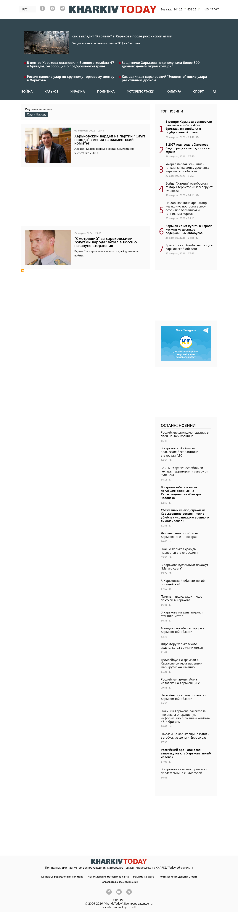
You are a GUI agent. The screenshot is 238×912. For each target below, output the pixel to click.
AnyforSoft (128, 907)
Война (27, 91)
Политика (106, 91)
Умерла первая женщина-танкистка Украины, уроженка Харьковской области (187, 167)
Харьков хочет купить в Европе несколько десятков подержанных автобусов (188, 229)
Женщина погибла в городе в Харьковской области (183, 630)
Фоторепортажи (140, 91)
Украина (77, 91)
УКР (115, 900)
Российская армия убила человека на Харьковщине (180, 681)
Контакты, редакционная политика (62, 876)
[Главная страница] (119, 861)
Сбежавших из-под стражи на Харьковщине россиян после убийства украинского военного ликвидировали (185, 515)
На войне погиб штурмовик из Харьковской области (183, 697)
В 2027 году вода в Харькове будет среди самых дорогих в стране (187, 147)
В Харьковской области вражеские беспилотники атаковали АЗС (179, 451)
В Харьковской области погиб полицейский (183, 582)
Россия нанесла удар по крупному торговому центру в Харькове (70, 78)
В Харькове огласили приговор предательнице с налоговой (184, 771)
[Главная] (113, 9)
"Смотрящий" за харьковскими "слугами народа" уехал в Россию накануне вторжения (105, 242)
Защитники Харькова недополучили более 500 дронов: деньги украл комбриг (161, 64)
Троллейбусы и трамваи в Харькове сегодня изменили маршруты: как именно (181, 663)
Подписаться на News (22, 270)
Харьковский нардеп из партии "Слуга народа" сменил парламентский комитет (110, 139)
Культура (173, 91)
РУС (122, 900)
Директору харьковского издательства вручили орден (182, 645)
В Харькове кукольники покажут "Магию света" (184, 566)
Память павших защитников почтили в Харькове (181, 598)
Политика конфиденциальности (177, 876)
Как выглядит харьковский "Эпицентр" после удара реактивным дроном (164, 78)
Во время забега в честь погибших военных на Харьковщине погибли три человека (181, 492)
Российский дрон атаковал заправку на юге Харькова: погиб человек (186, 753)
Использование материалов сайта (108, 876)
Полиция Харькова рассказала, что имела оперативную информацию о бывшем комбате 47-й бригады (185, 716)
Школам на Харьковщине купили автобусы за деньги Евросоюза (185, 735)
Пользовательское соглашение (119, 881)
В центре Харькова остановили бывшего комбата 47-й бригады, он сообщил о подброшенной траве (71, 64)
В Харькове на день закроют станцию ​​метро (182, 614)
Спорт (198, 91)
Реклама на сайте (143, 876)
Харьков (51, 91)
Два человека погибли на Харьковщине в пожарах (180, 535)
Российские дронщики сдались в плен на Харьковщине (185, 434)
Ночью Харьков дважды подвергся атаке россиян (179, 550)
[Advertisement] (85, 200)
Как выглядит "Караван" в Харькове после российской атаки (122, 36)
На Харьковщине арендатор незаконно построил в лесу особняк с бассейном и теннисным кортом (186, 208)
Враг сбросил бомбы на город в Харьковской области (189, 247)
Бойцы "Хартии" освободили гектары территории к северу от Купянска (189, 186)
